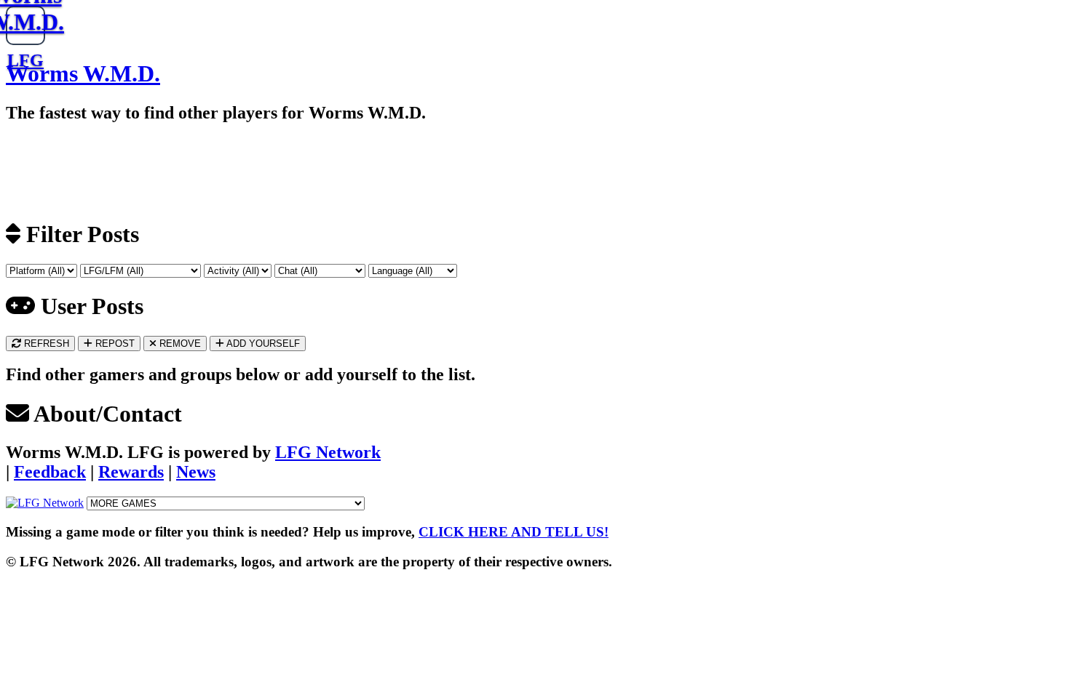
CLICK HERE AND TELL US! (514, 531)
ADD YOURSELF (262, 343)
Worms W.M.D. (83, 73)
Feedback (50, 471)
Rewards (131, 471)
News (195, 471)
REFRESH (45, 343)
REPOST (113, 343)
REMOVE (178, 343)
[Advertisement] (169, 170)
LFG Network (328, 452)
